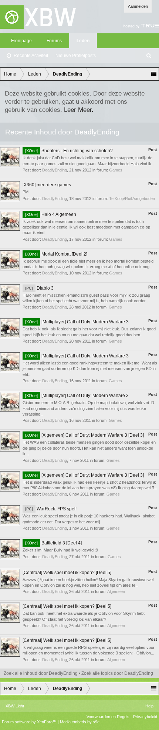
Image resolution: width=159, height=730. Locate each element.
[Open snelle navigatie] (154, 74)
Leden (83, 40)
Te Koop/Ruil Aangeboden (132, 198)
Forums (54, 40)
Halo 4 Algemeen (50, 214)
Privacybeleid (145, 716)
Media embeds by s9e (79, 722)
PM (25, 192)
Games (115, 170)
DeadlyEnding (54, 170)
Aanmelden (138, 6)
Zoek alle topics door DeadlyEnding (117, 673)
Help (149, 706)
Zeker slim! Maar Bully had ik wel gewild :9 (60, 550)
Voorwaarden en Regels (108, 716)
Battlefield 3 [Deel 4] (53, 543)
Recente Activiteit (31, 55)
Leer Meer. (79, 109)
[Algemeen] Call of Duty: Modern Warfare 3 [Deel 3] (84, 435)
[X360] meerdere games (47, 184)
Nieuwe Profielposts (75, 55)
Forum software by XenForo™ (30, 722)
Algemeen (116, 591)
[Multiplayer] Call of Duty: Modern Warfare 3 (77, 321)
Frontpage (21, 40)
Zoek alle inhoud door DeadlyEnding (41, 673)
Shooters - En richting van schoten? (69, 150)
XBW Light (15, 706)
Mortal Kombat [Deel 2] (56, 254)
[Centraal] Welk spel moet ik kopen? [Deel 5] (67, 572)
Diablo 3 (39, 288)
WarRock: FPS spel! (51, 508)
